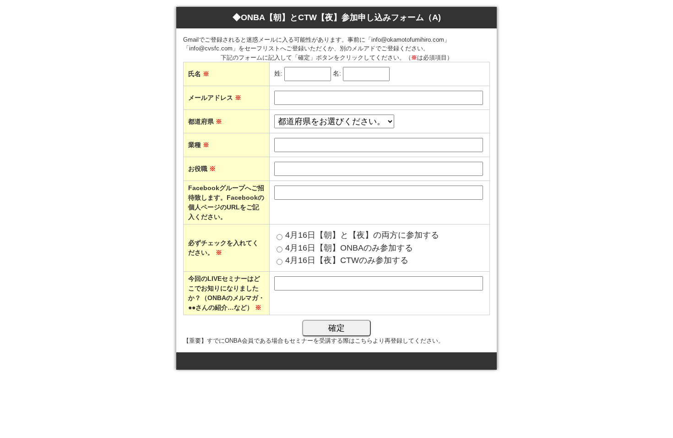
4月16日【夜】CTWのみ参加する (346, 260)
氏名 (198, 73)
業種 (198, 144)
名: (337, 73)
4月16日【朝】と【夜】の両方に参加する (362, 235)
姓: (278, 73)
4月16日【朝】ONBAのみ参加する (349, 247)
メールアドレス (214, 97)
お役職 (202, 168)
